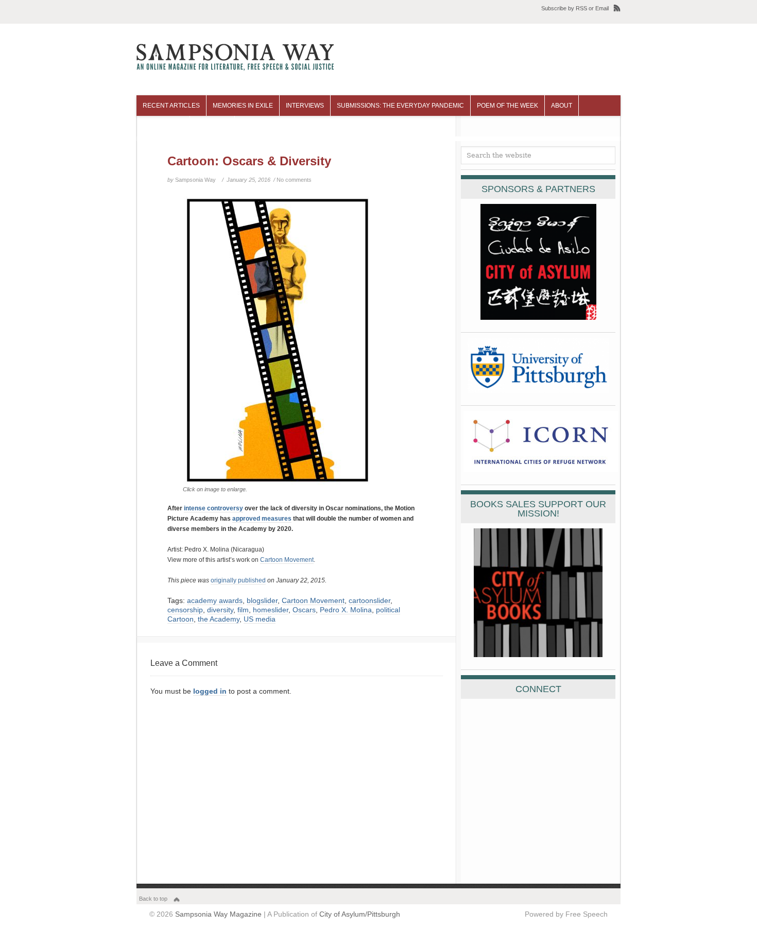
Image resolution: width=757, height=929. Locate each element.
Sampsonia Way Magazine (218, 914)
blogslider (262, 600)
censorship (185, 610)
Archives (212, 126)
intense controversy (213, 508)
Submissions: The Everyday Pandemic (400, 105)
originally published (238, 580)
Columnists (163, 126)
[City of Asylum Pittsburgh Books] (538, 654)
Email (602, 8)
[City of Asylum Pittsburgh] (538, 317)
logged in (210, 691)
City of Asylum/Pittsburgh (359, 914)
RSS (581, 8)
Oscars (304, 610)
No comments (294, 180)
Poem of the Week (507, 105)
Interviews (305, 105)
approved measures (261, 518)
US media (260, 619)
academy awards (215, 600)
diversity (220, 610)
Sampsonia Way (195, 180)
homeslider (270, 610)
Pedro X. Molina (346, 610)
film (243, 610)
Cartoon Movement (287, 559)
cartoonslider (369, 600)
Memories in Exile (243, 105)
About (561, 105)
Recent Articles (171, 105)
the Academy (218, 619)
